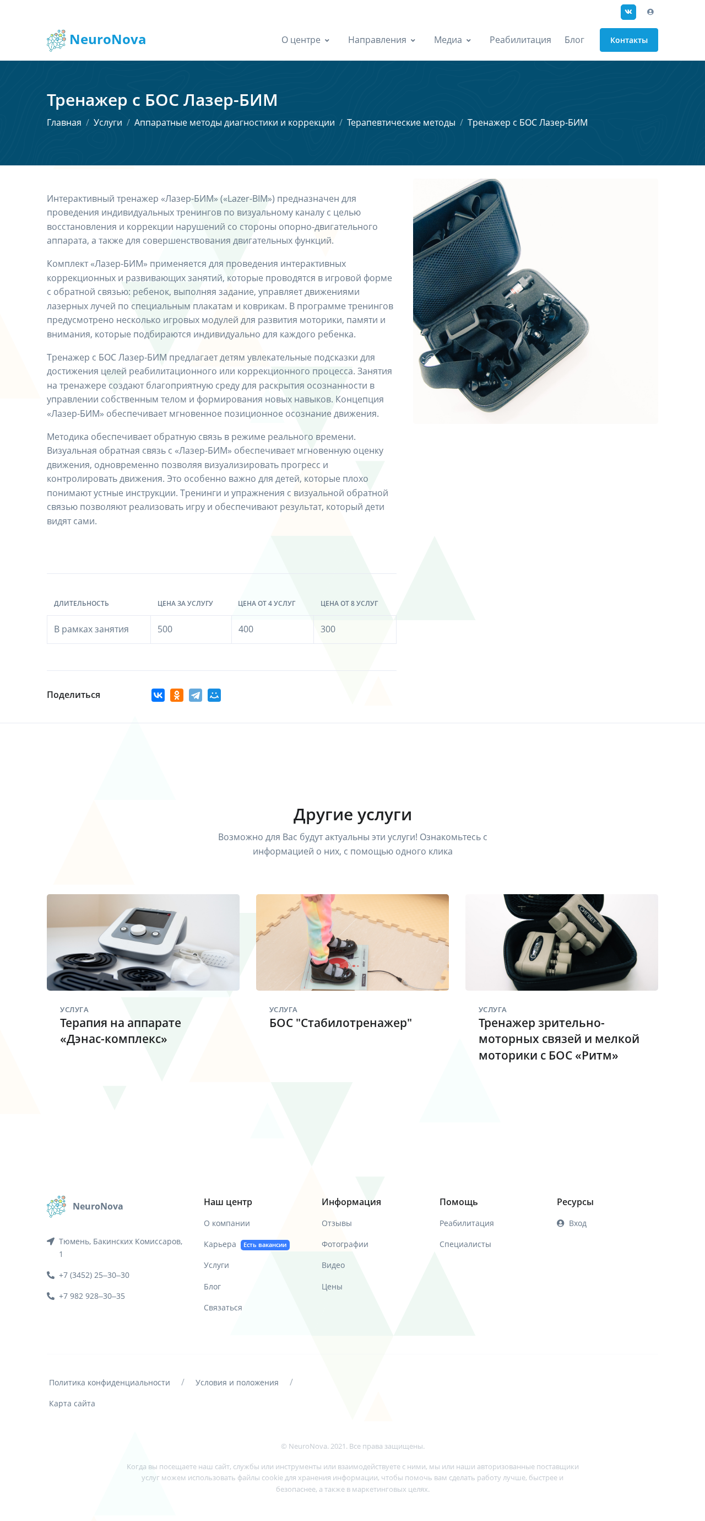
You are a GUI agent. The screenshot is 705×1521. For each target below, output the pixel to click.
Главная (64, 122)
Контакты (629, 40)
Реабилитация (520, 40)
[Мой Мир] (214, 695)
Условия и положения (237, 1382)
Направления (377, 40)
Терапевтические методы (401, 122)
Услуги (108, 122)
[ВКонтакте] (158, 695)
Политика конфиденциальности (109, 1382)
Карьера (245, 1244)
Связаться (223, 1307)
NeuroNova (106, 39)
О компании (227, 1223)
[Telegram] (195, 695)
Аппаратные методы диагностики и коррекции (234, 122)
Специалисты (465, 1244)
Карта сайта (72, 1403)
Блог (574, 40)
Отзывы (337, 1223)
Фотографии (345, 1244)
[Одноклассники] (176, 695)
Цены (332, 1286)
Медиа (448, 40)
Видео (333, 1265)
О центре (301, 40)
